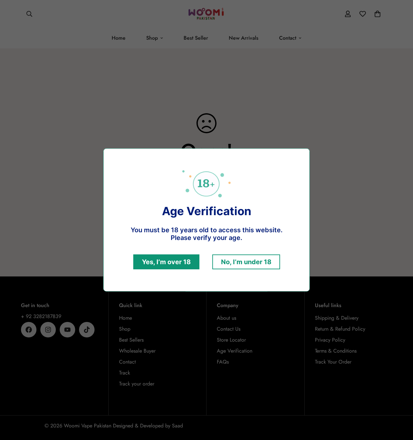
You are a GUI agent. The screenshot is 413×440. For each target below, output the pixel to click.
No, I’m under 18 (246, 262)
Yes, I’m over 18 (166, 262)
